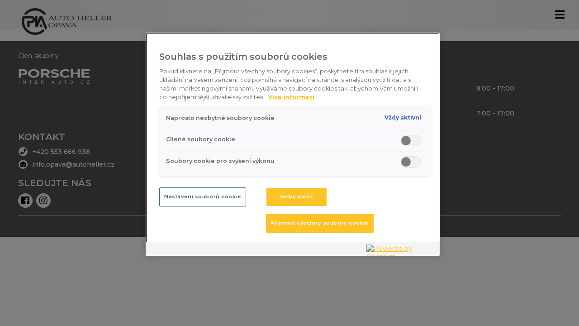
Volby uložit (296, 196)
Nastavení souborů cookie (202, 196)
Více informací (291, 97)
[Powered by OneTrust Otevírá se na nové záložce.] (400, 250)
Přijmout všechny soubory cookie (320, 223)
